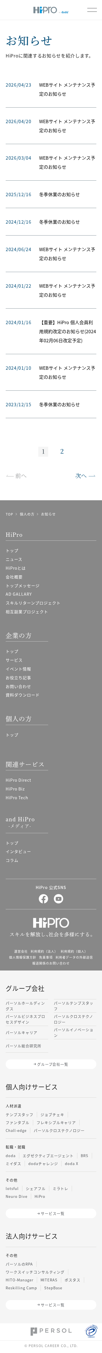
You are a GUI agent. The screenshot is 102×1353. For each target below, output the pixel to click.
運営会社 (21, 951)
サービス (14, 660)
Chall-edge (16, 1130)
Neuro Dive (16, 1196)
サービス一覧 (53, 1213)
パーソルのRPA (19, 1264)
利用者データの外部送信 (74, 957)
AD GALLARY (19, 594)
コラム (12, 860)
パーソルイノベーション (74, 1032)
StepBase (53, 1287)
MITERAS (49, 1280)
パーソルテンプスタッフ (74, 1005)
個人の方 (27, 514)
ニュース (14, 559)
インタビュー (18, 851)
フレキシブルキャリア (56, 1122)
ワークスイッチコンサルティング (35, 1272)
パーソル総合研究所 (23, 1045)
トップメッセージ (23, 585)
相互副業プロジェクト (27, 611)
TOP (9, 514)
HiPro (40, 1196)
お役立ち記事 (18, 677)
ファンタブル (17, 1122)
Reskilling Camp (21, 1287)
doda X (71, 1163)
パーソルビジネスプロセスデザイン (25, 1019)
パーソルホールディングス (25, 1005)
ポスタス (72, 1280)
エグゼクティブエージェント (48, 1155)
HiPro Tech (17, 797)
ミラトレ (61, 1188)
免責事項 (46, 957)
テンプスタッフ (19, 1114)
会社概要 (14, 577)
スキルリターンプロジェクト (33, 603)
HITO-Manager (19, 1280)
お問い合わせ (18, 686)
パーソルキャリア (21, 1032)
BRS (84, 1155)
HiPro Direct (18, 780)
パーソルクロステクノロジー (73, 1019)
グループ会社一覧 (53, 1064)
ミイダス (13, 1163)
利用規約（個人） (74, 951)
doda (11, 1155)
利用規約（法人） (44, 951)
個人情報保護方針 (22, 957)
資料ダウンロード (23, 695)
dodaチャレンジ (43, 1163)
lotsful (12, 1188)
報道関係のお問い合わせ (51, 963)
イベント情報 (18, 669)
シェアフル (36, 1188)
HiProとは (16, 568)
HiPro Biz (15, 789)
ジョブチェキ (52, 1114)
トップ (12, 550)
